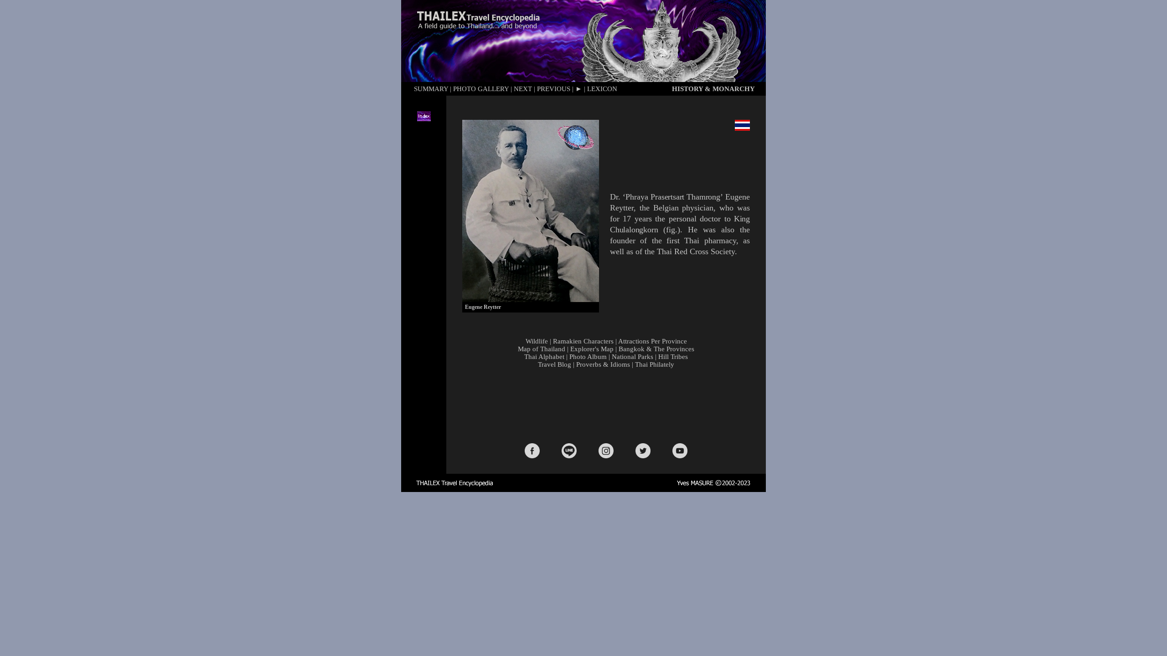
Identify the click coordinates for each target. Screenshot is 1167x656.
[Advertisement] (608, 405)
